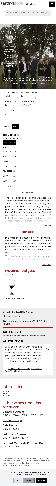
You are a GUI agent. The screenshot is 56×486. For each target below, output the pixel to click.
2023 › (24, 415)
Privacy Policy (41, 474)
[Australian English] (31, 4)
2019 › (15, 437)
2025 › (6, 415)
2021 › (6, 126)
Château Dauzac (19, 83)
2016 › (24, 437)
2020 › (15, 126)
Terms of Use (27, 474)
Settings (29, 480)
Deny (18, 480)
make (23, 335)
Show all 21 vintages (12, 420)
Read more (46, 225)
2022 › (34, 415)
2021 (5, 147)
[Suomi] (34, 4)
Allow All (41, 480)
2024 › (15, 415)
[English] (27, 4)
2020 (5, 142)
